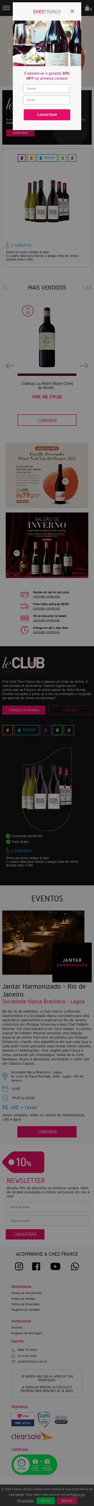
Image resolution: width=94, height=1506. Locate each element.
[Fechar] (72, 11)
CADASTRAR (47, 115)
